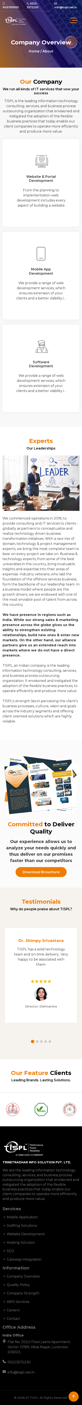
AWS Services (17, 1302)
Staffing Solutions (21, 1226)
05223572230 (19, 1362)
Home (34, 51)
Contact (13, 1319)
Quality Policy (18, 1285)
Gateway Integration (23, 1259)
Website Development (25, 1234)
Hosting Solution (20, 1243)
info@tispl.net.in (21, 1372)
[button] (32, 1041)
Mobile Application (22, 1217)
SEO (10, 1251)
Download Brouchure (41, 872)
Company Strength (22, 1293)
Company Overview (23, 1276)
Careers (13, 1310)
